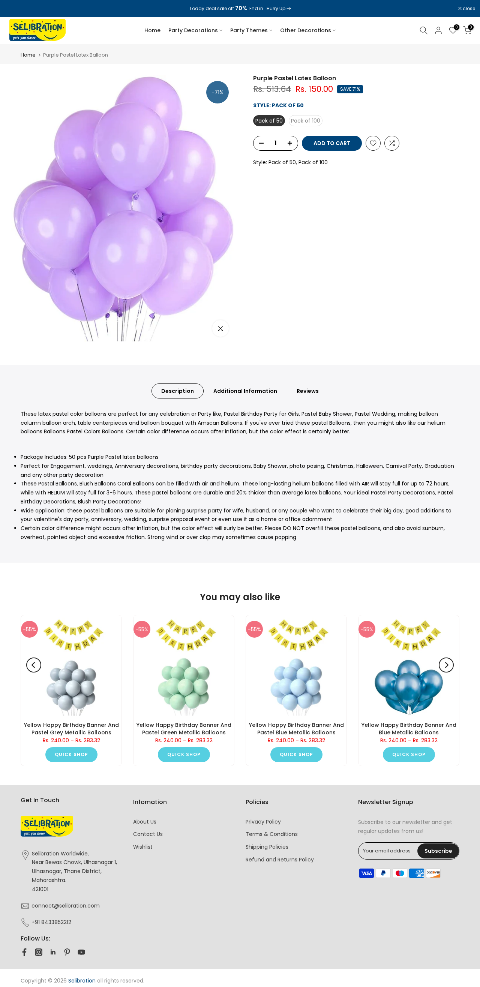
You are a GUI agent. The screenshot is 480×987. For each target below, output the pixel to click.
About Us (144, 821)
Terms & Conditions (272, 834)
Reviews (308, 390)
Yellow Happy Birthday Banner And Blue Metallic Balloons (409, 728)
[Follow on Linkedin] (53, 952)
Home (152, 30)
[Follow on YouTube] (81, 952)
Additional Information (245, 390)
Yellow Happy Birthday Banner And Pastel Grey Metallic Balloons (71, 728)
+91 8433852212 (51, 922)
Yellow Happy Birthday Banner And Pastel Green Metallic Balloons (183, 728)
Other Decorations (305, 30)
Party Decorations (193, 30)
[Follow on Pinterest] (67, 952)
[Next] (446, 665)
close (15, 8)
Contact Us (148, 834)
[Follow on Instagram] (38, 952)
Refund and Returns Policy (280, 859)
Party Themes (249, 30)
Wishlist (143, 847)
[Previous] (33, 665)
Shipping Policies (267, 847)
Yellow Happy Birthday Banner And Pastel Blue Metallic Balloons (296, 728)
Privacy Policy (263, 821)
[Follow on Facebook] (24, 952)
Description (177, 390)
